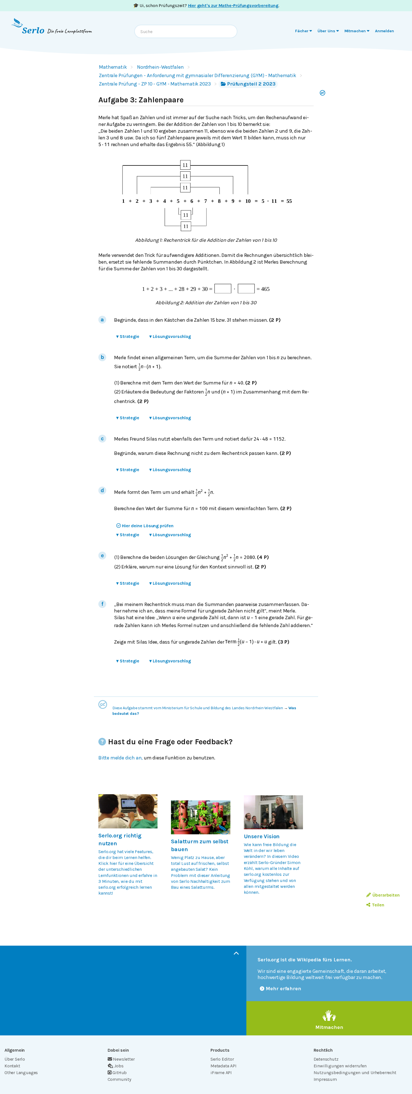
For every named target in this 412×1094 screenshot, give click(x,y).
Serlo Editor (222, 1059)
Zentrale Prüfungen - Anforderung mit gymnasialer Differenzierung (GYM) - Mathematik (197, 75)
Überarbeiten (386, 895)
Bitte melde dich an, (120, 758)
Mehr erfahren (283, 988)
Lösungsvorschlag (170, 336)
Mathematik (113, 67)
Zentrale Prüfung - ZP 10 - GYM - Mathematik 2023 (155, 84)
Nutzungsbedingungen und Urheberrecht (355, 1072)
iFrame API (221, 1072)
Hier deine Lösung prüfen (147, 525)
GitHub (119, 1072)
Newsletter (124, 1059)
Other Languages (21, 1072)
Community (119, 1079)
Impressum (325, 1079)
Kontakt (12, 1065)
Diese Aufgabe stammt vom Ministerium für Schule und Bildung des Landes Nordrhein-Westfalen (197, 708)
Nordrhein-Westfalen (160, 67)
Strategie (127, 336)
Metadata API (223, 1065)
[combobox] (185, 31)
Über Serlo (14, 1059)
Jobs (118, 1065)
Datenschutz (326, 1059)
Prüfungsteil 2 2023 (251, 84)
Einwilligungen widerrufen (340, 1065)
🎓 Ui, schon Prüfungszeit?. (206, 5)
